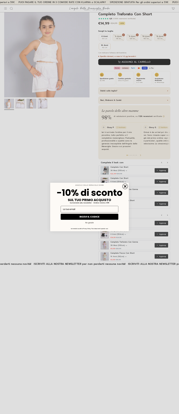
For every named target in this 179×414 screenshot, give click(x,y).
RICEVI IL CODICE (89, 216)
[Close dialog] (125, 186)
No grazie (89, 222)
